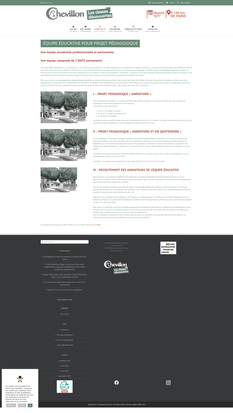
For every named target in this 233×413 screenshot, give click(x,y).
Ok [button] (30, 405)
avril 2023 (65, 371)
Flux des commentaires (64, 340)
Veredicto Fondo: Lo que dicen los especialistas (64, 290)
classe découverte (143, 187)
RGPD (139, 404)
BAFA (120, 177)
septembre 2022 (65, 376)
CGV (144, 404)
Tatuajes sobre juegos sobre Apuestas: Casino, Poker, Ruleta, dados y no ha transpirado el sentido (65, 275)
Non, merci (11, 405)
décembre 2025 (65, 361)
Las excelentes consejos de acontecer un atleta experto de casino (64, 258)
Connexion (65, 330)
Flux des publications (65, 335)
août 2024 (65, 366)
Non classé (65, 314)
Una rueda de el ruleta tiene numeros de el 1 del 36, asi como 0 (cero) (64, 283)
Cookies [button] (22, 405)
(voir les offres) (95, 225)
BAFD (51, 67)
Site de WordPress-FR (65, 345)
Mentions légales (131, 404)
